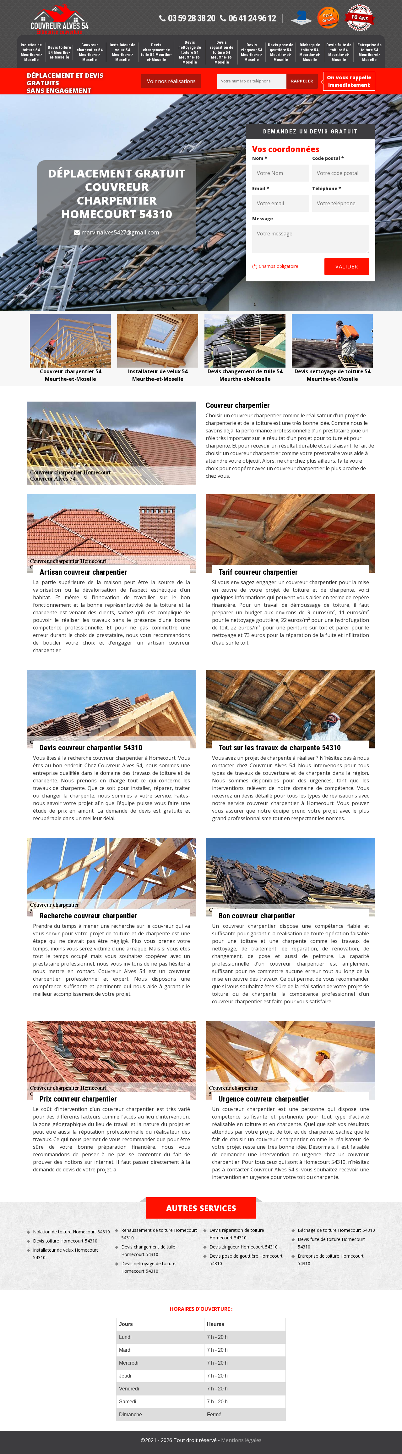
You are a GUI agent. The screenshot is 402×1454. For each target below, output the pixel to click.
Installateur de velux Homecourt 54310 (65, 1253)
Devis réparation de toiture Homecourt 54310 (236, 1234)
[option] (70, 348)
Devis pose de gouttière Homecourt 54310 (246, 1259)
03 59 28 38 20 (191, 18)
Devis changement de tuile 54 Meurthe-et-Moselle (156, 52)
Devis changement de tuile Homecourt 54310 (148, 1250)
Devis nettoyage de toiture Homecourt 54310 (148, 1267)
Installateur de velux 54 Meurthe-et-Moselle (122, 52)
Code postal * (328, 158)
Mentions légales (241, 1440)
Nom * (259, 158)
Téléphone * (326, 188)
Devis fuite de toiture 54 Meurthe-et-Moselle (338, 52)
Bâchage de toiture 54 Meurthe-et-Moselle (310, 52)
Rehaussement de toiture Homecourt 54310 (159, 1234)
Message (262, 219)
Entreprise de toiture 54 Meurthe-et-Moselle (369, 52)
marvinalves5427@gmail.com (119, 232)
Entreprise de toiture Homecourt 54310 (331, 1259)
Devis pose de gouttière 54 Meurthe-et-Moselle (280, 52)
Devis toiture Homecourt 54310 (65, 1241)
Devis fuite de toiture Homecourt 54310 (331, 1243)
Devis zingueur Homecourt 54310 (243, 1247)
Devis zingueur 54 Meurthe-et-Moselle (251, 52)
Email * (260, 188)
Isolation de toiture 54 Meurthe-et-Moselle (31, 52)
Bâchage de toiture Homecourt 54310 (336, 1230)
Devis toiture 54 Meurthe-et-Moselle (59, 52)
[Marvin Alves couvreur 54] (59, 19)
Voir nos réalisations (171, 81)
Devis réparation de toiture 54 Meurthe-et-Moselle (221, 52)
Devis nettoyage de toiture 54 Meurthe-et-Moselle (189, 52)
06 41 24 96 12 (252, 18)
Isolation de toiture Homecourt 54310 (71, 1232)
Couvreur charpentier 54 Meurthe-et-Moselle (90, 52)
